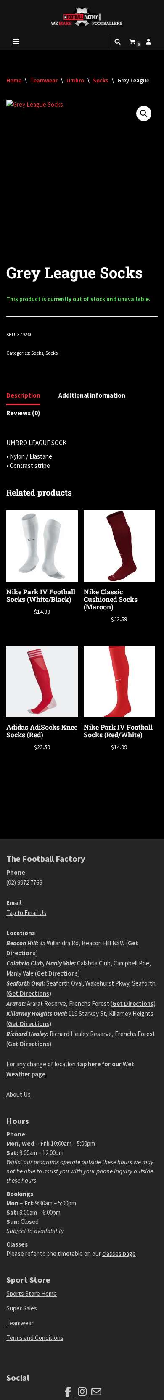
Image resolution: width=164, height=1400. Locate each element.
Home (13, 80)
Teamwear (44, 80)
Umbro (75, 80)
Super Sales (21, 1308)
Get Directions (57, 973)
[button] (143, 113)
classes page (119, 1254)
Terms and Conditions (34, 1338)
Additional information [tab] (91, 395)
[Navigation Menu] (15, 41)
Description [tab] (23, 395)
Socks (100, 80)
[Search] (117, 41)
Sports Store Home (31, 1293)
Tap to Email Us (26, 913)
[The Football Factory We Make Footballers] (82, 16)
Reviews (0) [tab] (23, 413)
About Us (18, 1094)
